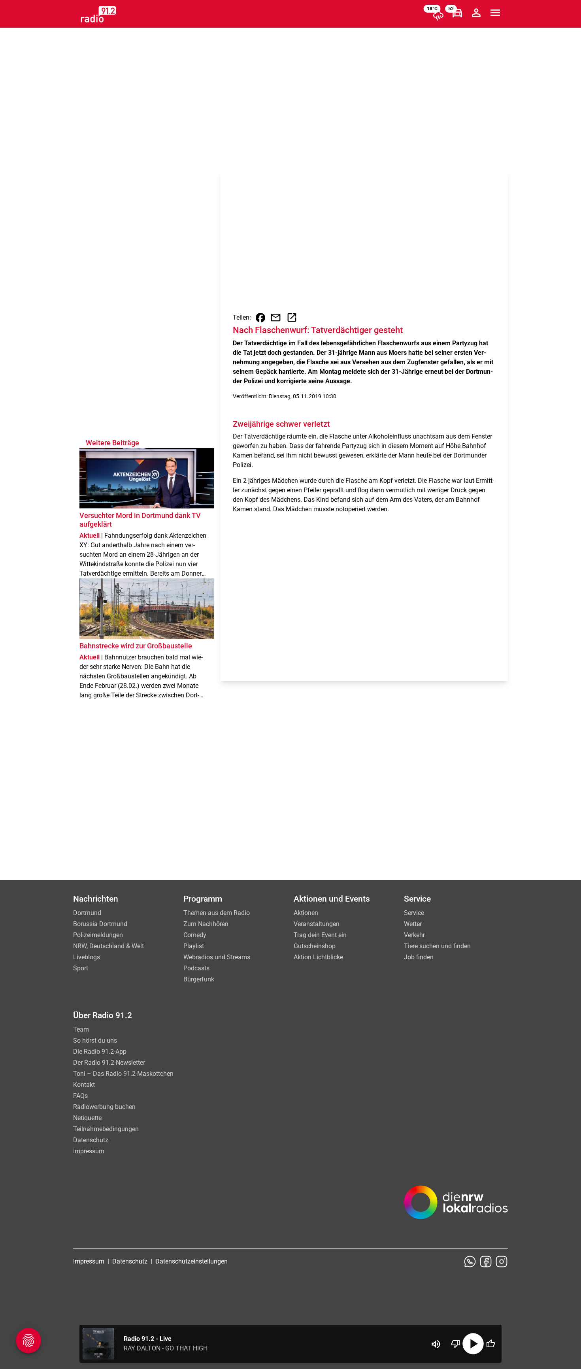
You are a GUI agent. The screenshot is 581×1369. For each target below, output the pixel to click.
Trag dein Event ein (320, 935)
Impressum (88, 1151)
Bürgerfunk (198, 979)
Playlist (193, 946)
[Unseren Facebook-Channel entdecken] (485, 1261)
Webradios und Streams (216, 957)
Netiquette (87, 1118)
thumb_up (490, 1343)
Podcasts (196, 968)
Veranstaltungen (317, 924)
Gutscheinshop (315, 946)
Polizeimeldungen (98, 935)
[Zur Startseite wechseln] (98, 14)
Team (81, 1029)
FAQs (80, 1096)
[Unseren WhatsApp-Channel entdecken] (470, 1261)
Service (414, 913)
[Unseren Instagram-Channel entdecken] (501, 1261)
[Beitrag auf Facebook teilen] (260, 317)
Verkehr (414, 935)
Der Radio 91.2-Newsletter (109, 1062)
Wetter (413, 924)
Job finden (419, 957)
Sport (80, 968)
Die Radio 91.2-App (99, 1051)
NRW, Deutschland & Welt (108, 946)
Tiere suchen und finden (437, 946)
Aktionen (306, 913)
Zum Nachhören (205, 924)
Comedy (194, 935)
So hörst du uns (95, 1040)
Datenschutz (90, 1140)
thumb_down (455, 1343)
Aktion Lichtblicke (318, 957)
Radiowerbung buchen (104, 1107)
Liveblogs (86, 957)
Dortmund (87, 913)
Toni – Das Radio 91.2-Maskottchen (123, 1073)
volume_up (435, 1344)
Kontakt (84, 1084)
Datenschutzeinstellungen (191, 1261)
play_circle (473, 1343)
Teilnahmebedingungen (106, 1129)
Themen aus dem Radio (216, 913)
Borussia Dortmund (100, 924)
